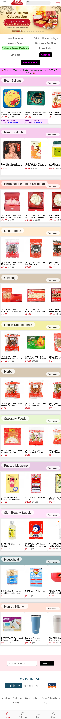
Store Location (32, 697)
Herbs (8, 371)
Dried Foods (12, 230)
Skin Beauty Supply (17, 512)
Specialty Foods (15, 418)
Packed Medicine (16, 465)
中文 (58, 2)
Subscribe (47, 663)
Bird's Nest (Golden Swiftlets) (24, 183)
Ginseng (10, 277)
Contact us (17, 697)
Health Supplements (18, 324)
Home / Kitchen (15, 606)
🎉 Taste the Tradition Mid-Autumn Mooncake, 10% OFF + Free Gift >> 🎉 (30, 72)
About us (5, 697)
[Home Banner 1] (30, 20)
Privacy (16, 702)
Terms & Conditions (51, 697)
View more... (53, 83)
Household (11, 559)
